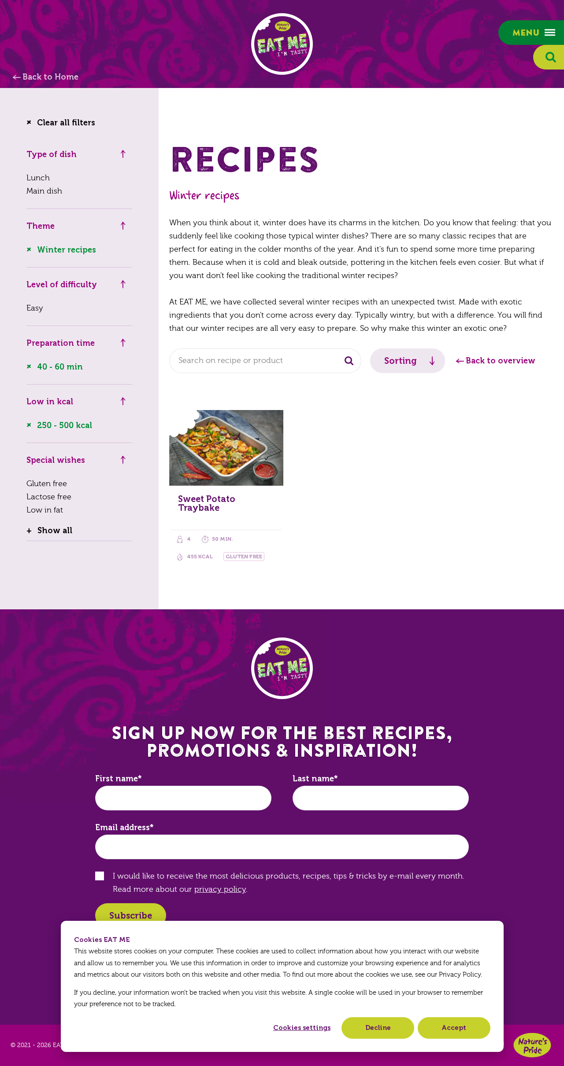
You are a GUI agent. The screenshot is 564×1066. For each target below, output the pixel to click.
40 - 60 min (60, 367)
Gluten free (46, 483)
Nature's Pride (532, 1045)
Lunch (38, 178)
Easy (34, 308)
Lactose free (48, 497)
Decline (378, 1028)
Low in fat (44, 510)
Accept (454, 1028)
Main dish (44, 191)
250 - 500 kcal (64, 425)
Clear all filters (66, 123)
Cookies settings (301, 1028)
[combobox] (265, 360)
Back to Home (50, 77)
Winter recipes (66, 250)
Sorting (400, 360)
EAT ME (282, 44)
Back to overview (500, 361)
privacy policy (220, 889)
